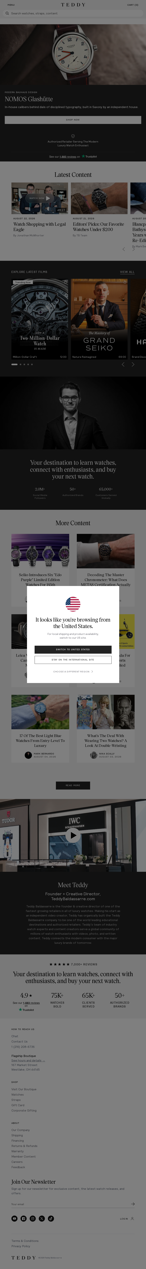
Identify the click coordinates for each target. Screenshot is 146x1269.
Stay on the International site (73, 660)
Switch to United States (73, 650)
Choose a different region (71, 671)
